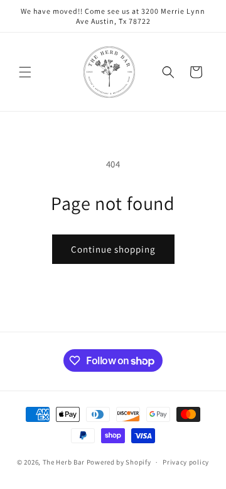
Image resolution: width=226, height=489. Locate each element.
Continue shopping (113, 249)
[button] (25, 72)
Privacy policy (186, 462)
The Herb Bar (64, 462)
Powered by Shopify (119, 462)
